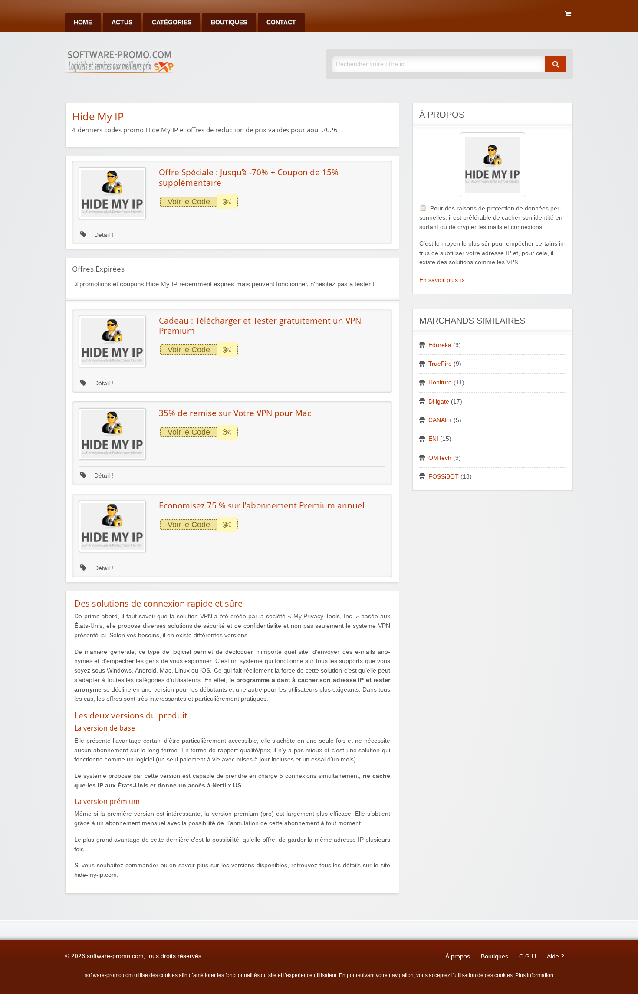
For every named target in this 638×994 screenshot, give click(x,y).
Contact (281, 22)
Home (83, 22)
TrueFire (440, 364)
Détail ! (102, 235)
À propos (457, 956)
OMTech (439, 458)
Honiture (440, 382)
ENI (433, 439)
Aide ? (555, 956)
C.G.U (527, 956)
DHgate (438, 401)
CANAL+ (440, 420)
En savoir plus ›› (441, 280)
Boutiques (229, 22)
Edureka (439, 345)
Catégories (171, 22)
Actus (122, 22)
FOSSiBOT (443, 476)
